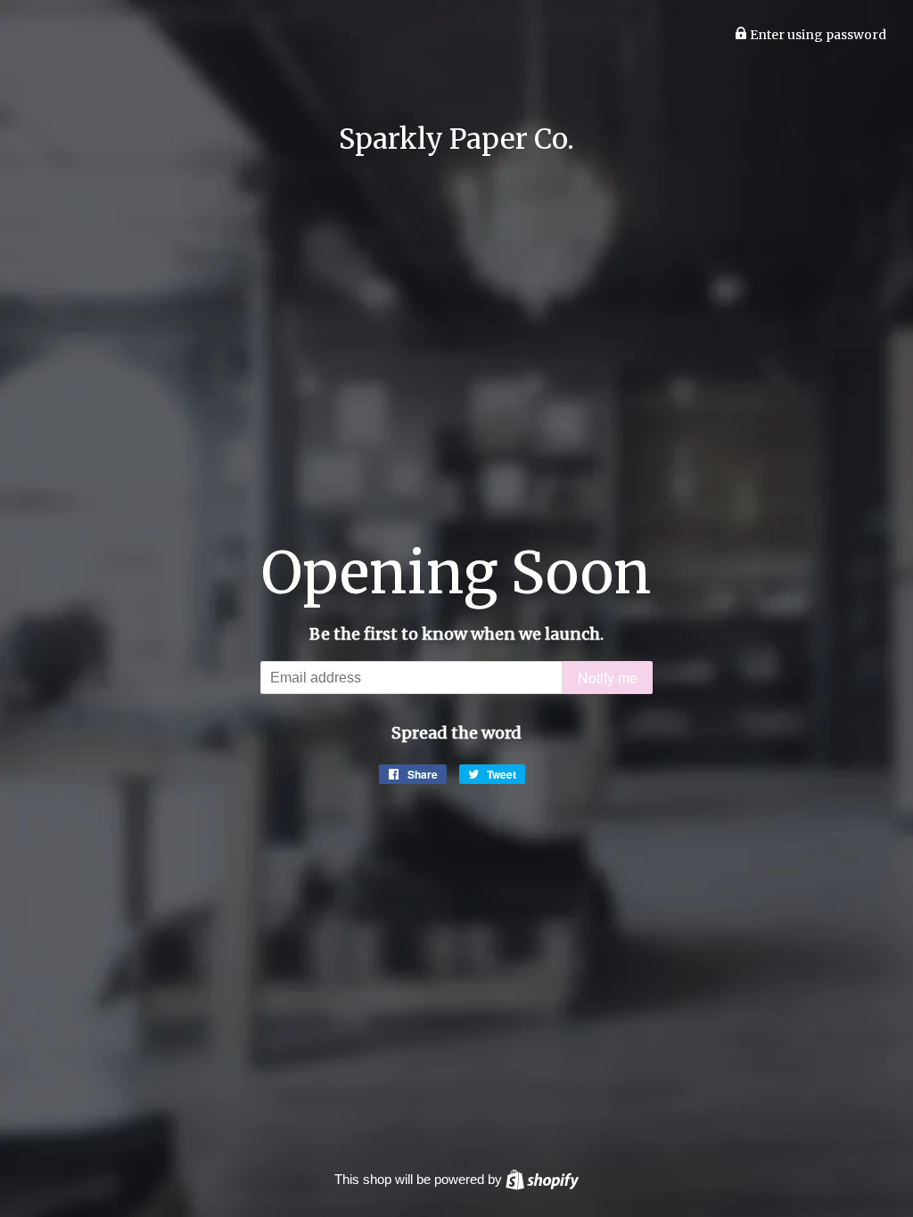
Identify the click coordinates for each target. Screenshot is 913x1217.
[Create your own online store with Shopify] (542, 1179)
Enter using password (816, 35)
